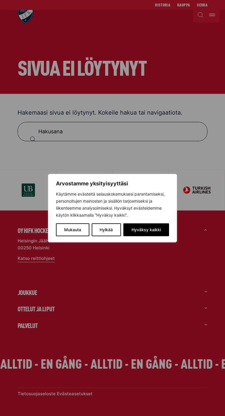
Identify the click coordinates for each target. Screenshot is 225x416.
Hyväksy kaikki (146, 229)
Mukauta (72, 229)
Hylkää (106, 229)
